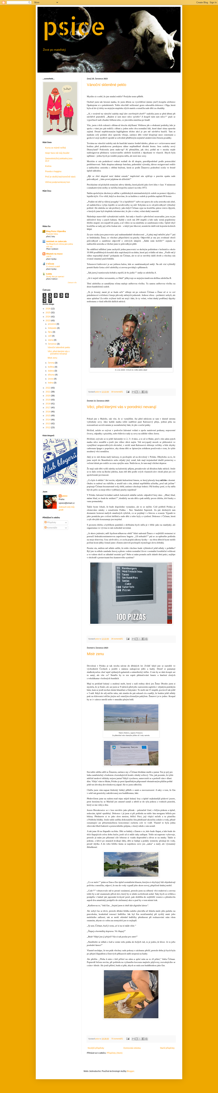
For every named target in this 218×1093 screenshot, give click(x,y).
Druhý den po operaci (55, 276)
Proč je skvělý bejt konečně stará (60, 177)
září (50, 336)
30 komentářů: (117, 392)
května (51, 367)
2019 (48, 400)
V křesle (50, 264)
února (51, 379)
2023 (48, 320)
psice (74, 26)
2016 (48, 411)
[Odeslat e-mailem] (133, 392)
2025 (48, 312)
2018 (48, 403)
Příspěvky (51, 522)
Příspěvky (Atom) (114, 1053)
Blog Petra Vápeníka (56, 231)
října (50, 332)
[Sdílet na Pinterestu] (146, 392)
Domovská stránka (132, 1048)
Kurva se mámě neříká (55, 148)
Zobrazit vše (72, 282)
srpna (51, 340)
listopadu (52, 328)
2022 (48, 388)
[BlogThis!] (136, 392)
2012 (48, 427)
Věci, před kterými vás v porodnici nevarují (121, 407)
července (52, 344)
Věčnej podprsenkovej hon (57, 182)
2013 (48, 423)
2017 (48, 407)
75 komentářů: (117, 1039)
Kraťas (48, 166)
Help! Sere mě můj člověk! (57, 153)
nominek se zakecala (56, 241)
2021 (48, 392)
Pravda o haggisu (53, 171)
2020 (48, 395)
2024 (48, 316)
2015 (48, 415)
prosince (52, 324)
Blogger (130, 1071)
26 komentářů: (117, 639)
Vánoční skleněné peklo (106, 85)
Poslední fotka (52, 234)
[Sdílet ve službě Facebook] (143, 392)
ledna (51, 383)
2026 (48, 308)
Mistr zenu (95, 654)
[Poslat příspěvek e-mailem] (128, 392)
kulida (49, 274)
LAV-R (48, 256)
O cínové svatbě (53, 266)
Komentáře (51, 528)
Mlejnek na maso (54, 254)
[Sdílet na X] (140, 392)
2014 (48, 419)
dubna (51, 371)
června (51, 363)
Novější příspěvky (96, 1048)
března (51, 375)
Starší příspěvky (167, 1048)
